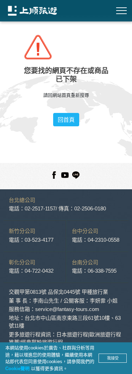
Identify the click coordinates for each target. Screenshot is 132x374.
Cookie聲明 (18, 368)
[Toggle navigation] (121, 10)
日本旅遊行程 (72, 334)
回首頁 (66, 119)
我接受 (113, 358)
